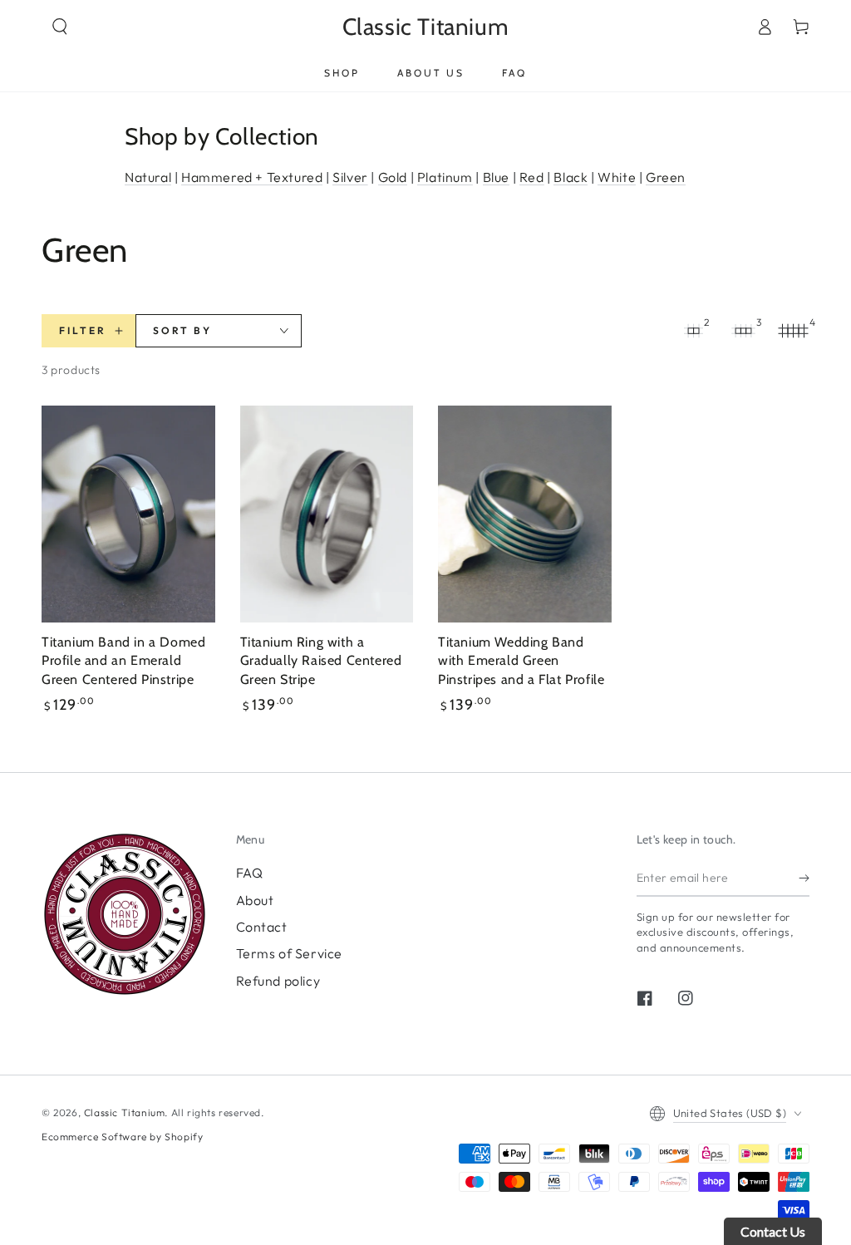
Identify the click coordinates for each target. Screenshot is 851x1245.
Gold (392, 177)
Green (666, 177)
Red (531, 177)
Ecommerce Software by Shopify (122, 1136)
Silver (350, 177)
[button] (60, 26)
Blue (496, 177)
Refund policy (278, 980)
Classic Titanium (124, 1112)
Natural (148, 177)
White (617, 177)
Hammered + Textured (251, 177)
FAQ (249, 872)
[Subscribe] (804, 877)
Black (570, 177)
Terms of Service (289, 953)
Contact (262, 926)
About (255, 900)
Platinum (445, 177)
